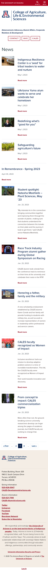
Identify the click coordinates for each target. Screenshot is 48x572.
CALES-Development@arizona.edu (16, 490)
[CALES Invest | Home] (24, 15)
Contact (14, 38)
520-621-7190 (8, 498)
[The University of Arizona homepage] (14, 3)
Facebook (6, 511)
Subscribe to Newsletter (12, 519)
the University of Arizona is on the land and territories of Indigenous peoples (24, 529)
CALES (35, 38)
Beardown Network (10, 516)
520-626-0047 (8, 487)
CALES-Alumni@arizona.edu (13, 500)
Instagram (6, 508)
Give (25, 38)
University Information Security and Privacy (24, 552)
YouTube (5, 513)
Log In (24, 569)
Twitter (4, 505)
